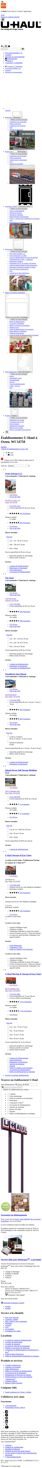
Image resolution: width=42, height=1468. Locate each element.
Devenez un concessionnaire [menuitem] (15, 57)
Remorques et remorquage (18, 568)
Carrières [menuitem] (8, 55)
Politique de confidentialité (14, 1447)
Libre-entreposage (15, 570)
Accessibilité (9, 1329)
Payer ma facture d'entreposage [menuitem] (18, 269)
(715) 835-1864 (14, 994)
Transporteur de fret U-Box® (15, 1407)
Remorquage (9, 151)
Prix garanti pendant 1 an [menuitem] (13, 53)
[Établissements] (9, 46)
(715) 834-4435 (14, 885)
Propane (14, 415)
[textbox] (27, 1085)
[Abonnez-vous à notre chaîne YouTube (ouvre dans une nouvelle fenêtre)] (6, 1428)
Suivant (8, 1075)
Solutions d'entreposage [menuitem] (16, 333)
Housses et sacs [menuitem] (14, 327)
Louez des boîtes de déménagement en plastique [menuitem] (24, 335)
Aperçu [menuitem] (11, 376)
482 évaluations (25, 710)
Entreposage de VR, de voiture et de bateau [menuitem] (22, 263)
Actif (2, 15)
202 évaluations (25, 513)
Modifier (4, 447)
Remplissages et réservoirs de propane (18, 1375)
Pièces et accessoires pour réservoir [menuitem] (20, 430)
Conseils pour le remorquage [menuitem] (18, 160)
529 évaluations (25, 893)
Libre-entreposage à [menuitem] (17, 255)
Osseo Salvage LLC (14, 473)
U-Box (25, 206)
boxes (17, 1219)
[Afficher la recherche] (6, 46)
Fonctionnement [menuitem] (14, 380)
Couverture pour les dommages (15, 1373)
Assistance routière (11, 1319)
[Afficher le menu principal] (3, 19)
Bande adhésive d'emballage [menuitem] (17, 331)
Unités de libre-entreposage (14, 1354)
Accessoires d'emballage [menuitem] (16, 323)
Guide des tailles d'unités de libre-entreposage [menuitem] (23, 265)
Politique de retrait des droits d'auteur (17, 1451)
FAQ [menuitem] (10, 128)
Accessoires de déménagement (19, 572)
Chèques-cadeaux (11, 1381)
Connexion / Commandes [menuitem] (14, 63)
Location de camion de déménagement (18, 1340)
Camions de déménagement (18, 566)
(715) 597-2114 (14, 506)
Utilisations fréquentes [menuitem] (16, 215)
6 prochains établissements (20, 1075)
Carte (11, 455)
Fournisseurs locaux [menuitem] (15, 378)
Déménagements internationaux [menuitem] (19, 217)
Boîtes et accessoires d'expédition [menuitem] (19, 325)
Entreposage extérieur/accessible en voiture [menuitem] (22, 267)
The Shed (9, 578)
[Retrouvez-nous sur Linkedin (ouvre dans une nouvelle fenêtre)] (6, 1422)
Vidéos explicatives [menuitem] (15, 124)
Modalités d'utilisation (12, 1449)
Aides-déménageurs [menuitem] (11, 372)
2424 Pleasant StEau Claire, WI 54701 (12, 695)
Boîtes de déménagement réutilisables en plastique (22, 1356)
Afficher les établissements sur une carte (14, 449)
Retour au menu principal (19, 120)
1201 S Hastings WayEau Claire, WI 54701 (12, 792)
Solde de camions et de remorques (21, 949)
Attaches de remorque (16, 1064)
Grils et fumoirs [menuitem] (14, 424)
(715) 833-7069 (14, 700)
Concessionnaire (10, 1405)
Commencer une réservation (17, 156)
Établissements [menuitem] (12, 59)
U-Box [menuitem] (11, 206)
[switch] (21, 454)
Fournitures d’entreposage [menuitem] (17, 275)
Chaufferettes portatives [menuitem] (16, 426)
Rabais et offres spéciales (13, 1383)
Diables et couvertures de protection (17, 1348)
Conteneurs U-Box (15, 947)
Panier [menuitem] (10, 61)
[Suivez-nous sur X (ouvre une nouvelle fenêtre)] (6, 1425)
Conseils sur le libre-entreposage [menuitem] (19, 273)
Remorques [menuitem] (8, 117)
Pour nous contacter (12, 1317)
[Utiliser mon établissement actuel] (16, 1084)
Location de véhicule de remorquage (17, 1346)
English (7, 1306)
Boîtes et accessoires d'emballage (17, 317)
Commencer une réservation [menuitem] (17, 122)
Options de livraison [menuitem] (15, 213)
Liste (11, 453)
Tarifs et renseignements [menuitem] (16, 211)
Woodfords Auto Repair (15, 674)
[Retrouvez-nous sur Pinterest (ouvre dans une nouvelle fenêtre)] (6, 1419)
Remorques (17, 117)
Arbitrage (8, 1445)
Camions (12, 1094)
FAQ (7, 1327)
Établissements (13, 1457)
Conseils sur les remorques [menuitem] (17, 126)
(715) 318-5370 (14, 797)
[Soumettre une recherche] (22, 49)
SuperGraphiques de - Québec (18, 1392)
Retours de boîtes (15, 1109)
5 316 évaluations (26, 1002)
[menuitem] (25, 156)
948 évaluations (25, 612)
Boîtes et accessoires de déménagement (18, 1371)
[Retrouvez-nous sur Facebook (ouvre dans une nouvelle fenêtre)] (6, 1412)
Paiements (8, 1323)
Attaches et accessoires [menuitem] (16, 129)
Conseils (8, 1325)
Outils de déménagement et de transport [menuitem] (21, 329)
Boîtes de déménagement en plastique (22, 1072)
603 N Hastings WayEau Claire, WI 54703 (12, 990)
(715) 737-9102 (14, 604)
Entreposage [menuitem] (9, 249)
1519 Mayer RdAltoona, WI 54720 (11, 599)
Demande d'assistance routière (13, 1303)
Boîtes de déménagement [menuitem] (17, 322)
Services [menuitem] (12, 382)
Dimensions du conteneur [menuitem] (17, 222)
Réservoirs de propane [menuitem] (16, 428)
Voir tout (9, 537)
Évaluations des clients (13, 1331)
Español (8, 1308)
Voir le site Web (14, 497)
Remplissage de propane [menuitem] (16, 420)
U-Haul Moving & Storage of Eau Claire (23, 974)
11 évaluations (24, 804)
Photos (13, 495)
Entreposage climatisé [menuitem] (16, 261)
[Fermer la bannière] (2, 2)
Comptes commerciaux (13, 1365)
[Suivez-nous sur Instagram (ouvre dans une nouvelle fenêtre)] (6, 1416)
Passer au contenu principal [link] (10, 17)
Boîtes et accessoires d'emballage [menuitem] (15, 292)
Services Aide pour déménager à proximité (21, 1259)
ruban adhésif (24, 1219)
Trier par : (4, 466)
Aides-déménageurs (24, 372)
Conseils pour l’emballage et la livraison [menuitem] (24, 218)
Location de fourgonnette (13, 1342)
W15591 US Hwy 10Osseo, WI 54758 (12, 501)
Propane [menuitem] (8, 415)
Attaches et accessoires (13, 1367)
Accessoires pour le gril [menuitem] (16, 422)
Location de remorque (12, 1344)
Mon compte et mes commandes (16, 1321)
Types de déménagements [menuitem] (17, 384)
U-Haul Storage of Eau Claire (18, 855)
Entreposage (18, 249)
